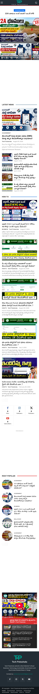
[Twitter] (22, 679)
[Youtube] (29, 679)
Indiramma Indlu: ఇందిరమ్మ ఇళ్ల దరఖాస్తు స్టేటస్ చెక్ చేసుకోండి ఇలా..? (18, 382)
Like (8, 407)
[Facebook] (9, 679)
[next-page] (6, 400)
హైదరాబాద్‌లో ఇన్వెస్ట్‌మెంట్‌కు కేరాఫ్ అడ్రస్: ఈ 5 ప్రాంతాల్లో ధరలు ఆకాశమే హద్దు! (25, 166)
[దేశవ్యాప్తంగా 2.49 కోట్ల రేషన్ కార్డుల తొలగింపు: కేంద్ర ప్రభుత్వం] (7, 177)
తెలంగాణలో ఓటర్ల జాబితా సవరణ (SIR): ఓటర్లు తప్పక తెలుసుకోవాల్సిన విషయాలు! (17, 137)
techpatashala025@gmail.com (23, 674)
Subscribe (8, 417)
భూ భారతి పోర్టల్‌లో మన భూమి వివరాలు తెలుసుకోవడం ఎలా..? (17, 343)
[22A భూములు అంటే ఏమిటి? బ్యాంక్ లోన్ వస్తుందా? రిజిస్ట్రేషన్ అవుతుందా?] (19, 30)
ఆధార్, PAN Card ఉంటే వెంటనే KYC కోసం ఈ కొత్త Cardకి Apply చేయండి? (25, 156)
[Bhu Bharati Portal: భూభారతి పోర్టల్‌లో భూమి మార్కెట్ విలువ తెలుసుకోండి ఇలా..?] (19, 289)
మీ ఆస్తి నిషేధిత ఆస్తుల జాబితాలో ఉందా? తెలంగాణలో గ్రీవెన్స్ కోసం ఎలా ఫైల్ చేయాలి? (25, 186)
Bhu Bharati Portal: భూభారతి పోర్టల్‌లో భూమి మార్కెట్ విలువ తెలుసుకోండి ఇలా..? (17, 303)
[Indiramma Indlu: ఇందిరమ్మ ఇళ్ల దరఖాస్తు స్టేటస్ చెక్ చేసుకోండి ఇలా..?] (19, 368)
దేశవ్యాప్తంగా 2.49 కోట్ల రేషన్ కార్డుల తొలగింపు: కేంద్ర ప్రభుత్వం (24, 176)
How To (4, 268)
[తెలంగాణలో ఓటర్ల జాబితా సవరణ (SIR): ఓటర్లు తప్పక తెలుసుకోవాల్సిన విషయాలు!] (15, 52)
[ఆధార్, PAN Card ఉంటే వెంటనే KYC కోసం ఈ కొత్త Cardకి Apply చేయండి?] (7, 157)
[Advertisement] (19, 83)
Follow (19, 407)
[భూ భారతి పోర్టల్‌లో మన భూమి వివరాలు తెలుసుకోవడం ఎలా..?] (19, 328)
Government (5, 32)
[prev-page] (3, 400)
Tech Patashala (7, 141)
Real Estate (17, 519)
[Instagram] (16, 679)
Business (5, 229)
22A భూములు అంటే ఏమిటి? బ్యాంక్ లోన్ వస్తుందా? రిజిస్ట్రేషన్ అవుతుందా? (24, 485)
